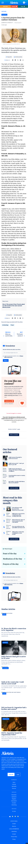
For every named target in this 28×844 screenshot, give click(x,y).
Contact (14, 834)
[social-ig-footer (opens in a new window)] (18, 816)
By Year (14, 811)
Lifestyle (14, 784)
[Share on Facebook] (12, 60)
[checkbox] (3, 356)
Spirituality (3, 11)
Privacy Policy (14, 836)
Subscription (14, 800)
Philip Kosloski (17, 22)
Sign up (5, 360)
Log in (18, 429)
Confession (5, 668)
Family (4, 693)
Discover (14, 788)
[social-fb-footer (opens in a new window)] (12, 816)
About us (14, 826)
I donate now (8, 401)
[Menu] (4, 2)
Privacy (14, 839)
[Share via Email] (20, 60)
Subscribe (5, 6)
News (14, 782)
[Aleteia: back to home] (14, 2)
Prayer (12, 325)
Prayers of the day (11, 564)
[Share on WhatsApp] (23, 60)
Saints (4, 614)
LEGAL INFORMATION (14, 829)
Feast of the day (10, 553)
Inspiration (5, 642)
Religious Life (6, 719)
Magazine (14, 798)
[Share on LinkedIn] (15, 60)
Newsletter (14, 794)
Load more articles (14, 488)
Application (14, 796)
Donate (13, 6)
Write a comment (14, 434)
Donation (14, 803)
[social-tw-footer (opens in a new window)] (15, 816)
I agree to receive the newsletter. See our (13, 356)
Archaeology (5, 325)
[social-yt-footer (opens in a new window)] (10, 816)
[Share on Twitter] (17, 60)
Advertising (14, 805)
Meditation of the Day (12, 559)
